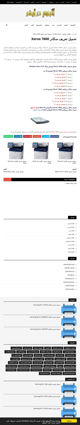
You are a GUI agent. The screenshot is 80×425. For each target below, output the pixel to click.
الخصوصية (18, 2)
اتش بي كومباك (57, 348)
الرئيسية (74, 2)
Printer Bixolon (36, 366)
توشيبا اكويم (21, 352)
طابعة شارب (71, 245)
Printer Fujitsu (58, 370)
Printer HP (71, 275)
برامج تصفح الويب (69, 352)
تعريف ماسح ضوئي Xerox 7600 (61, 132)
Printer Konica (36, 370)
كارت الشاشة (13, 362)
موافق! (69, 420)
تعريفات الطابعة (45, 352)
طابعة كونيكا (71, 252)
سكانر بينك (60, 355)
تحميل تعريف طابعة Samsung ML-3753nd (46, 305)
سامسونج (44, 2)
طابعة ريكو (71, 234)
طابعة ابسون (71, 223)
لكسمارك (26, 2)
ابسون (68, 2)
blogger (7, 179)
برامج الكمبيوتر (16, 348)
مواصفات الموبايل (50, 366)
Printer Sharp (69, 286)
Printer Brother (69, 264)
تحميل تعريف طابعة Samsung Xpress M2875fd (45, 329)
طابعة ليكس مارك (25, 362)
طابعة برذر (71, 231)
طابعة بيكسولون (60, 359)
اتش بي (62, 2)
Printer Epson (69, 271)
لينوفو (60, 366)
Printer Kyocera (23, 370)
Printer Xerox (57, 34)
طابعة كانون (71, 248)
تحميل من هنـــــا (59, 74)
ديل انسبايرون (70, 355)
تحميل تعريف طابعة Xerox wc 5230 (41, 162)
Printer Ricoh (69, 279)
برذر (57, 2)
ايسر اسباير (27, 348)
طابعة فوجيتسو (70, 362)
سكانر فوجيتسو (49, 355)
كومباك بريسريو (69, 366)
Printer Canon (69, 268)
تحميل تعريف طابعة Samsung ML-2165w (47, 396)
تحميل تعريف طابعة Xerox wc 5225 (17, 162)
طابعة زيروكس (66, 34)
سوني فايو (38, 355)
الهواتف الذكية (38, 348)
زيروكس (51, 2)
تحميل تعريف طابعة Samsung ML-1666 (47, 384)
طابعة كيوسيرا (38, 362)
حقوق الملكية (10, 2)
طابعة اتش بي (70, 227)
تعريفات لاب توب (33, 352)
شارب (37, 2)
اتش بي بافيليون (69, 348)
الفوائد (47, 348)
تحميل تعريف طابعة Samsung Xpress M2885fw (45, 317)
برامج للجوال (57, 352)
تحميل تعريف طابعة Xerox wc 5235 (66, 162)
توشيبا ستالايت (10, 352)
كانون (32, 2)
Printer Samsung (68, 282)
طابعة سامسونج (70, 241)
